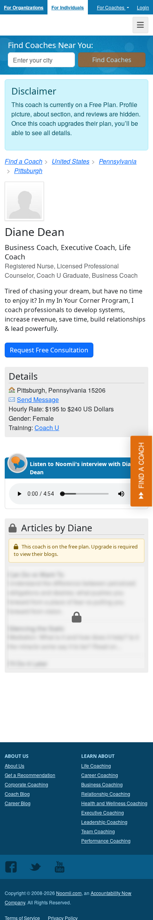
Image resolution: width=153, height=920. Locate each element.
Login (143, 7)
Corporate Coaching (26, 784)
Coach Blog (17, 793)
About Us (14, 765)
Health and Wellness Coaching (114, 803)
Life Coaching (96, 765)
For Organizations (24, 7)
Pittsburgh (28, 170)
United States (70, 161)
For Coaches (111, 7)
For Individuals (67, 7)
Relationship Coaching (105, 793)
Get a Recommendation (30, 775)
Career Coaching (99, 775)
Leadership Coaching (104, 821)
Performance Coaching (106, 840)
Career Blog (18, 803)
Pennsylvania (118, 161)
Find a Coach (23, 161)
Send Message (38, 399)
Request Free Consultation (49, 350)
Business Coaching (102, 784)
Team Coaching (98, 831)
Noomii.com (69, 893)
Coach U (47, 427)
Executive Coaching (102, 812)
